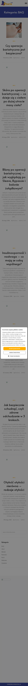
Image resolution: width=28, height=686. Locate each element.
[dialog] (14, 343)
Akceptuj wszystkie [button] (14, 348)
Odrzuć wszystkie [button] (14, 352)
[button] (14, 356)
